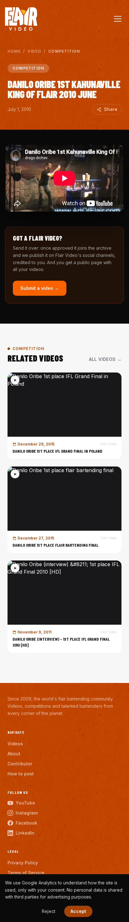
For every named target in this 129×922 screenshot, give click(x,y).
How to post (21, 773)
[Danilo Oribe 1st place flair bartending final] (64, 509)
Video (34, 51)
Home (14, 51)
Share (110, 109)
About (14, 753)
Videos (15, 743)
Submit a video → (39, 288)
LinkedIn (25, 833)
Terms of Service (26, 872)
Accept (78, 911)
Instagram (27, 812)
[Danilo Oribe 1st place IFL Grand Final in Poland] (64, 415)
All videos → (105, 359)
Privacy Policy (23, 862)
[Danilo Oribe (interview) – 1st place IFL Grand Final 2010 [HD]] (64, 606)
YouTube (25, 802)
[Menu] (117, 18)
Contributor (20, 763)
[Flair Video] (21, 19)
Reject (48, 911)
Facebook (26, 823)
